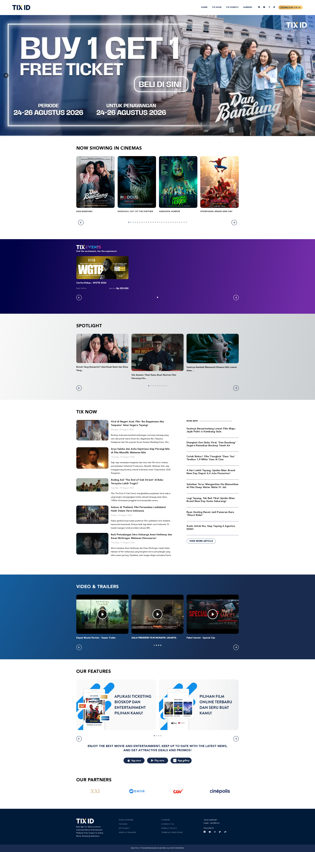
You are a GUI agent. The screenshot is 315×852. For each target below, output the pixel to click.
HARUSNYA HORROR (169, 212)
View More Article (201, 541)
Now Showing (126, 820)
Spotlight (124, 828)
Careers (247, 7)
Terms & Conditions (171, 833)
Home (204, 7)
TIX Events (232, 7)
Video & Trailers (127, 833)
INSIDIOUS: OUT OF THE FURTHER (135, 212)
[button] (81, 222)
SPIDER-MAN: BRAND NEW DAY (216, 212)
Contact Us (167, 824)
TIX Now (216, 7)
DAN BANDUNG (84, 212)
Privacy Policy (169, 828)
